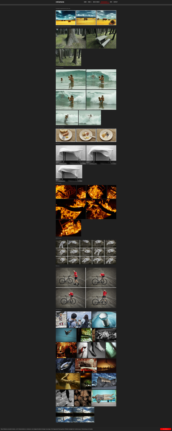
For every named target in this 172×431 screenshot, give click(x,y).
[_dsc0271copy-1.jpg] (68, 228)
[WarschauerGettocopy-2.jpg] (86, 365)
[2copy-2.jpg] (65, 398)
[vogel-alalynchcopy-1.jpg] (65, 365)
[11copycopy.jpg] (106, 135)
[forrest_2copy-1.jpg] (101, 39)
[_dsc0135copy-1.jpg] (81, 192)
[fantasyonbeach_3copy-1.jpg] (106, 17)
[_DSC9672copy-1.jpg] (79, 319)
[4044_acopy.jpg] (71, 79)
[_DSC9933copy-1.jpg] (103, 398)
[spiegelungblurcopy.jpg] (83, 414)
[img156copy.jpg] (106, 365)
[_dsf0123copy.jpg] (111, 350)
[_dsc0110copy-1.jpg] (96, 192)
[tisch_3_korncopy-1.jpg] (69, 173)
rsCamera (60, 2)
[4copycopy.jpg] (66, 135)
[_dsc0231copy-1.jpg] (71, 209)
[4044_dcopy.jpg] (101, 100)
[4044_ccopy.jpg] (71, 100)
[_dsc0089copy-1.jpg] (66, 192)
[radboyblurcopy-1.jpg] (64, 414)
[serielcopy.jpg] (96, 350)
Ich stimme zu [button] (165, 429)
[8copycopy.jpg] (86, 135)
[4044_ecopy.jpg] (67, 117)
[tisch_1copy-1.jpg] (71, 154)
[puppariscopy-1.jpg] (66, 350)
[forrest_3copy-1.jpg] (68, 57)
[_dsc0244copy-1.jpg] (101, 209)
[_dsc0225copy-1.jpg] (111, 192)
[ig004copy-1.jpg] (106, 335)
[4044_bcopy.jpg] (101, 79)
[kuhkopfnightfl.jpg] (86, 335)
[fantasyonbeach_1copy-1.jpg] (66, 17)
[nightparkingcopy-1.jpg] (86, 381)
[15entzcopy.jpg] (104, 381)
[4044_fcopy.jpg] (90, 117)
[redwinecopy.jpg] (82, 350)
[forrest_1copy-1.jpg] (71, 39)
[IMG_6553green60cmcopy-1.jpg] (66, 335)
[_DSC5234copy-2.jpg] (68, 381)
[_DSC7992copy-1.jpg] (61, 319)
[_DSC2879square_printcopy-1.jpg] (82, 398)
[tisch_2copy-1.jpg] (101, 154)
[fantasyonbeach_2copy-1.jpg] (86, 17)
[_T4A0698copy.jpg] (104, 319)
